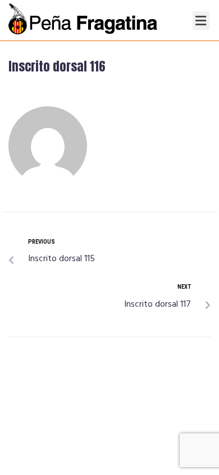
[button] (201, 20)
